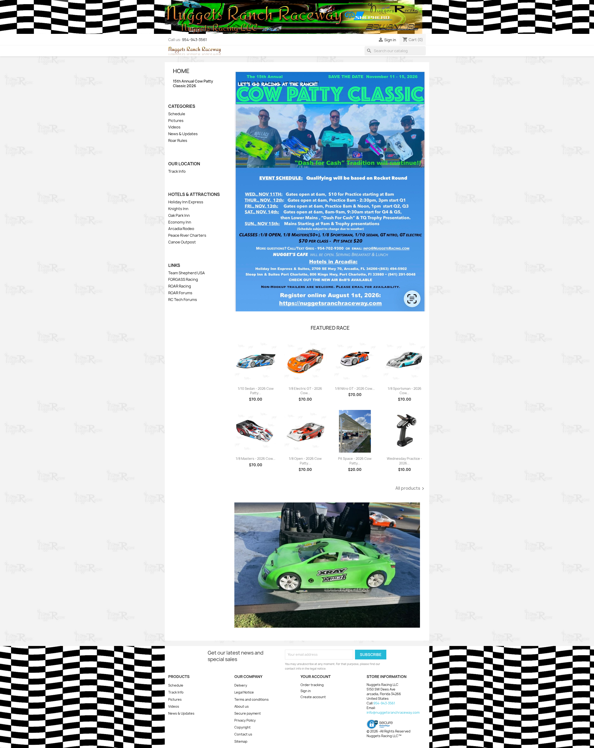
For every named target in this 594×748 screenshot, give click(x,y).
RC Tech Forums (182, 299)
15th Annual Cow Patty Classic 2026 (193, 83)
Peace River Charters (187, 235)
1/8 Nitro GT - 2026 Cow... (355, 388)
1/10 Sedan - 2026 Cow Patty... (256, 390)
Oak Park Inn (179, 215)
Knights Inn (178, 208)
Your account (315, 676)
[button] (248, 565)
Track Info (177, 171)
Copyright (242, 727)
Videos (174, 127)
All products (410, 488)
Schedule (176, 113)
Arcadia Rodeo (181, 228)
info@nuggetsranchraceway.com (393, 712)
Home (181, 71)
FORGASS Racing (183, 279)
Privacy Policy (245, 720)
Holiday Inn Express (185, 202)
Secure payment (247, 713)
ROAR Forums (180, 292)
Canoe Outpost (182, 242)
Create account (313, 697)
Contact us (243, 734)
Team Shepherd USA (186, 272)
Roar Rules (177, 140)
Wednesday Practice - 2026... (404, 460)
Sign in (305, 691)
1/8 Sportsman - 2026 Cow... (404, 390)
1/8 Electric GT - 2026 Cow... (305, 390)
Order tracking (312, 685)
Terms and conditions (251, 699)
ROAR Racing (179, 286)
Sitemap (240, 741)
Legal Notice (244, 692)
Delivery (240, 685)
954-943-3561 (194, 39)
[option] (330, 565)
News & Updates (183, 133)
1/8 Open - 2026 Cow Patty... (305, 460)
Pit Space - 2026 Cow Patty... (354, 460)
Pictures (176, 120)
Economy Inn (179, 222)
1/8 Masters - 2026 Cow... (255, 458)
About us (241, 706)
